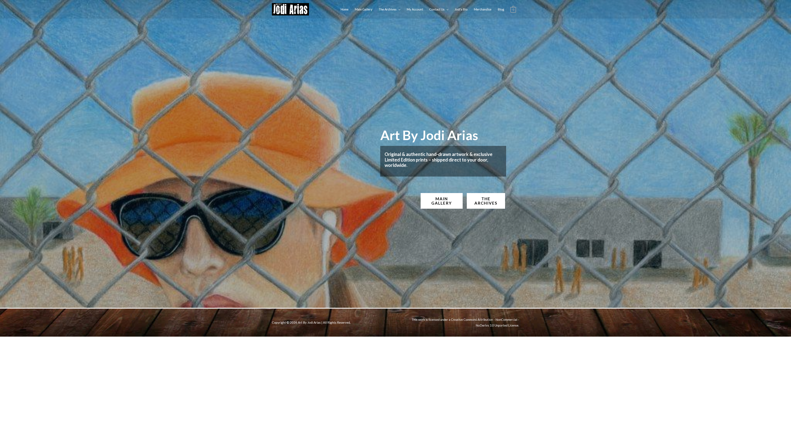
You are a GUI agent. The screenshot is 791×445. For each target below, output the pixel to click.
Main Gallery (363, 9)
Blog (501, 9)
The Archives (388, 9)
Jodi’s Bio (461, 9)
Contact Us (437, 9)
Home (345, 9)
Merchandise (482, 9)
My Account (415, 9)
